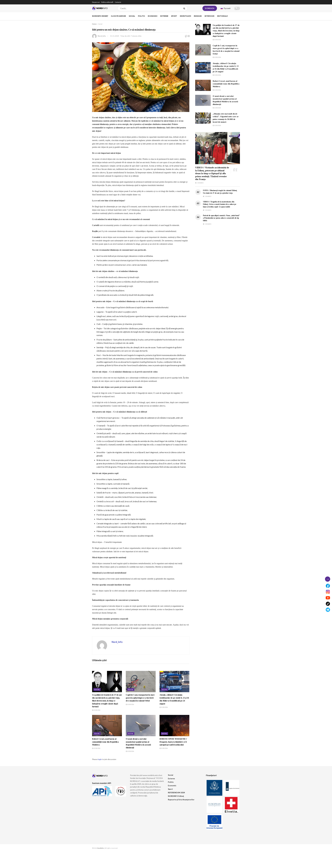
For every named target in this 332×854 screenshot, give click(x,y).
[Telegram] (327, 609)
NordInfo (100, 848)
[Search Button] (184, 8)
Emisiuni (198, 16)
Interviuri (209, 16)
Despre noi (96, 2)
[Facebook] (327, 585)
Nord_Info (102, 36)
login (100, 759)
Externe (164, 16)
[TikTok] (327, 603)
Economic (152, 16)
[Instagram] (327, 591)
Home (94, 24)
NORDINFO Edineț (100, 16)
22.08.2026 (96, 748)
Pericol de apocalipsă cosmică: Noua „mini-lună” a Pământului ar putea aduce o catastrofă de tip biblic (221, 218)
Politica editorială (107, 2)
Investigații (185, 16)
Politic (141, 16)
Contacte (118, 2)
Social (132, 16)
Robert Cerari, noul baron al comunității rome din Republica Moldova (105, 742)
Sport (174, 16)
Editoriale (222, 16)
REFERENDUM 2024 (176, 792)
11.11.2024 (114, 36)
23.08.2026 (96, 710)
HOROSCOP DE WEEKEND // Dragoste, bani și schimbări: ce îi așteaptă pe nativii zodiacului (173, 742)
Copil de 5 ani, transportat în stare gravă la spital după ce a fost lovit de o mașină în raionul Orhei (140, 698)
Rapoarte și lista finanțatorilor (181, 799)
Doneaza (209, 8)
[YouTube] (327, 597)
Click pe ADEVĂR (118, 16)
